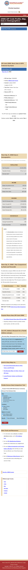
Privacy (12, 564)
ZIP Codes (5, 409)
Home (3, 562)
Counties (5, 407)
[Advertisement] (14, 45)
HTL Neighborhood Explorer (14, 441)
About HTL (8, 562)
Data (5, 481)
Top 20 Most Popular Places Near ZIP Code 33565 (15, 319)
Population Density (7, 397)
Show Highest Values (7, 414)
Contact (16, 564)
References (20, 562)
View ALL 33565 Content (8, 472)
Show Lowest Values (7, 415)
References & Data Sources (13, 456)
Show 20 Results (11, 418)
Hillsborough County (13, 80)
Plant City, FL (13, 28)
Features (5, 490)
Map (5, 486)
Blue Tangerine (22, 567)
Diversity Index (6, 398)
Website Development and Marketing (10, 567)
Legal (24, 562)
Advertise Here (14, 562)
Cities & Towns (6, 406)
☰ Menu (24, 15)
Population (5, 395)
